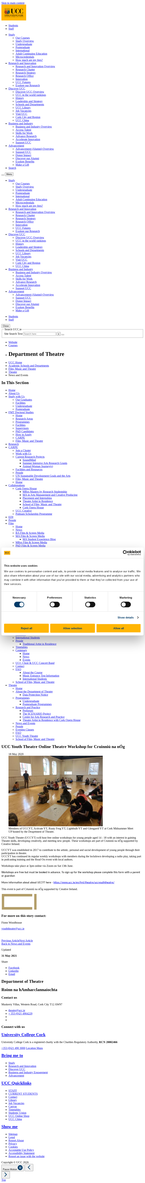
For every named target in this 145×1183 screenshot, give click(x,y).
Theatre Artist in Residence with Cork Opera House (51, 720)
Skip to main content (12, 2)
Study (11, 1062)
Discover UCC (16, 1069)
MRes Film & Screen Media (31, 542)
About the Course (32, 672)
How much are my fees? (29, 60)
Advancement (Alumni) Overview (35, 148)
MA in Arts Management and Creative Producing (50, 494)
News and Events (25, 723)
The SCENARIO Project (37, 713)
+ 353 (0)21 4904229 (20, 1013)
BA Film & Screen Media (30, 532)
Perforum (28, 710)
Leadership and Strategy (29, 101)
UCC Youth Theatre (27, 735)
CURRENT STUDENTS (23, 1093)
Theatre (12, 371)
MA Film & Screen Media (30, 536)
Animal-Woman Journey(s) (38, 466)
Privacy (12, 1143)
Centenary (21, 650)
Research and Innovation (22, 1066)
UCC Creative (24, 510)
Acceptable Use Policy (21, 1149)
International (23, 50)
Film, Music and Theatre (22, 368)
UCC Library (23, 107)
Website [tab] (12, 342)
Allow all (118, 628)
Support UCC (23, 142)
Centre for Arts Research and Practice (44, 716)
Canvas (12, 1106)
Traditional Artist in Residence (39, 643)
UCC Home (15, 362)
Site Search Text (13, 333)
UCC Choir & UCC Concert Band (35, 662)
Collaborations (16, 485)
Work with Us (23, 453)
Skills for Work (24, 132)
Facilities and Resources (29, 469)
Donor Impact (23, 155)
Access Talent (23, 129)
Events (26, 659)
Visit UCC (21, 113)
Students (13, 25)
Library (12, 1100)
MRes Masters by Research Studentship (45, 491)
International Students (28, 637)
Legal (11, 1137)
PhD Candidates (25, 431)
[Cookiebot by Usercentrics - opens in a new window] (125, 553)
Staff (11, 28)
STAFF (12, 1090)
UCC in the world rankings (31, 94)
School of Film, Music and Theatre (42, 504)
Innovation (22, 79)
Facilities (20, 402)
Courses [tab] (13, 345)
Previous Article (10, 940)
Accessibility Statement (21, 1153)
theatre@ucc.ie (16, 1010)
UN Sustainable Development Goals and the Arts (43, 475)
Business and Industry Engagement (28, 1072)
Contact (20, 666)
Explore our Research (28, 85)
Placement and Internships (37, 498)
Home (11, 390)
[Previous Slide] (29, 1167)
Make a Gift (22, 164)
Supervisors (22, 428)
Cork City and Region (28, 117)
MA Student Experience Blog (39, 539)
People (19, 472)
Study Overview (25, 40)
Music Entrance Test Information (41, 675)
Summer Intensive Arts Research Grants (45, 463)
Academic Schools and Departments (28, 365)
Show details (126, 617)
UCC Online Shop (18, 1115)
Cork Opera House (26, 488)
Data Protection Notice (35, 694)
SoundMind (29, 459)
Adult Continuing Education (31, 53)
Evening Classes (25, 729)
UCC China (22, 120)
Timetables (22, 647)
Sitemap (13, 1134)
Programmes (23, 421)
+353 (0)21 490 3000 (13, 1048)
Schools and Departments (30, 104)
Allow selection (72, 628)
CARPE (20, 437)
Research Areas (24, 418)
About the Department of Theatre (34, 691)
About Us (13, 393)
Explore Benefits (25, 161)
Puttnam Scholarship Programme (34, 513)
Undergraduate (24, 44)
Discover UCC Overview (30, 91)
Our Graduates (24, 399)
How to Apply (24, 434)
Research (13, 444)
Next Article (26, 940)
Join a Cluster (23, 450)
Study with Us (16, 396)
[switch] (55, 604)
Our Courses (23, 37)
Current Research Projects (30, 456)
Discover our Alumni (27, 158)
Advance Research (26, 136)
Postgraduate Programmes (37, 704)
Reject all (26, 628)
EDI (10, 517)
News (19, 529)
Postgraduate (23, 47)
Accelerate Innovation (28, 139)
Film (11, 523)
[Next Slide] (5, 1174)
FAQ (18, 669)
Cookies (13, 1146)
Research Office (25, 75)
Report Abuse (16, 1140)
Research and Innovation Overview (35, 66)
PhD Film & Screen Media (30, 545)
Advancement (16, 1075)
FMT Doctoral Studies (21, 412)
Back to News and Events (15, 943)
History (20, 98)
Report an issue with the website (26, 1156)
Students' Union (17, 1112)
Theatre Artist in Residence (38, 501)
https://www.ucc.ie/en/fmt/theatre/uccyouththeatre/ (83, 882)
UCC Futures (23, 82)
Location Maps (34, 1048)
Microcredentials (25, 56)
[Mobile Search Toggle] (2, 175)
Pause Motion (10, 1169)
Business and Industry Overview (34, 126)
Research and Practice (28, 707)
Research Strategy (26, 72)
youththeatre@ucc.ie (12, 928)
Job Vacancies (23, 110)
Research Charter (25, 69)
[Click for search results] (62, 334)
